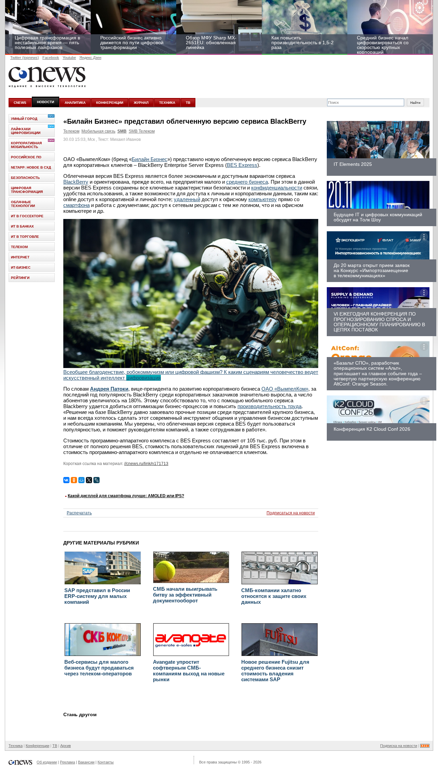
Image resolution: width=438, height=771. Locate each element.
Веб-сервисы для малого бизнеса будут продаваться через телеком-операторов (99, 667)
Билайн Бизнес (149, 159)
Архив (65, 746)
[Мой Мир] (81, 480)
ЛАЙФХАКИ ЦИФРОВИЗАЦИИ (25, 131)
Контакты (106, 762)
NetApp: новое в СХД (31, 167)
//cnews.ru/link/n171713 (146, 463)
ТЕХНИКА (167, 103)
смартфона (76, 205)
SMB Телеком (142, 131)
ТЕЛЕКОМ (19, 247)
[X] (89, 480)
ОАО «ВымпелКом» (284, 389)
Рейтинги (20, 278)
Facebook (50, 58)
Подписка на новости (398, 746)
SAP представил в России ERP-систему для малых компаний (97, 596)
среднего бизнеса (247, 182)
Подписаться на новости (291, 513)
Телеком (71, 131)
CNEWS (20, 103)
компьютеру (262, 199)
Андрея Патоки (109, 389)
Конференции (37, 746)
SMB (122, 131)
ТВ (188, 103)
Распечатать (79, 513)
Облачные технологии (23, 204)
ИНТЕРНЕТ (20, 257)
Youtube (69, 58)
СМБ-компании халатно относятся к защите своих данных (273, 596)
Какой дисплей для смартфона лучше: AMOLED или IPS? (126, 495)
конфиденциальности (276, 188)
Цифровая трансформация (27, 190)
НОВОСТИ (45, 102)
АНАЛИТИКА (75, 103)
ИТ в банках (22, 226)
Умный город (24, 119)
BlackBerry (75, 182)
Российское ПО (26, 157)
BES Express (242, 165)
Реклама (67, 762)
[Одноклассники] (74, 480)
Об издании (47, 762)
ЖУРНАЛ (141, 103)
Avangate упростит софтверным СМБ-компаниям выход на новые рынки (188, 670)
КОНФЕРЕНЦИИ (109, 103)
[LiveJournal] (96, 480)
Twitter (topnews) (24, 58)
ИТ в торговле (25, 236)
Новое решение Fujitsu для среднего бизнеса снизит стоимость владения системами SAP (275, 670)
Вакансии (86, 762)
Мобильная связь (98, 131)
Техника (16, 746)
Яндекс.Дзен (90, 58)
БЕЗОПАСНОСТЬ (25, 178)
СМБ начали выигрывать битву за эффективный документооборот (185, 594)
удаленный (187, 199)
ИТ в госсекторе (27, 216)
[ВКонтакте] (66, 480)
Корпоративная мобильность (26, 145)
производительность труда (269, 406)
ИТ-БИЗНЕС (20, 267)
